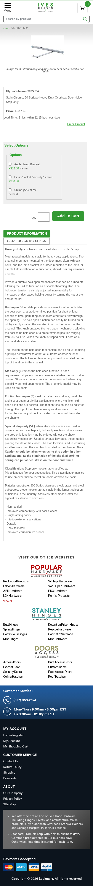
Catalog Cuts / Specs (26, 241)
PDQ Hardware (57, 591)
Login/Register (13, 735)
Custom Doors (57, 667)
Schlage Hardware (60, 581)
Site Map (9, 804)
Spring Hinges (12, 629)
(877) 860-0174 (24, 700)
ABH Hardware (12, 591)
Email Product (76, 124)
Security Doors (12, 672)
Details (24, 168)
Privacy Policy (12, 799)
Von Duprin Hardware (61, 586)
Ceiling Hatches (13, 676)
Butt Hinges (10, 624)
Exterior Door (11, 667)
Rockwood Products (16, 581)
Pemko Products (58, 595)
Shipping (9, 772)
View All (8, 601)
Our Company (12, 793)
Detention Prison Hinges (63, 624)
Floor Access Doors (60, 672)
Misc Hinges (10, 639)
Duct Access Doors (60, 662)
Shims (22, 192)
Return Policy (12, 767)
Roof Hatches (57, 676)
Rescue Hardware (59, 629)
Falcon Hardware (14, 586)
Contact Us (10, 761)
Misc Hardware (57, 639)
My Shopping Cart (15, 746)
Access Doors (12, 662)
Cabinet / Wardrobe (60, 634)
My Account (11, 741)
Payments (9, 778)
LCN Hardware (12, 595)
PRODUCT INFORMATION (27, 233)
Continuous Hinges (15, 634)
